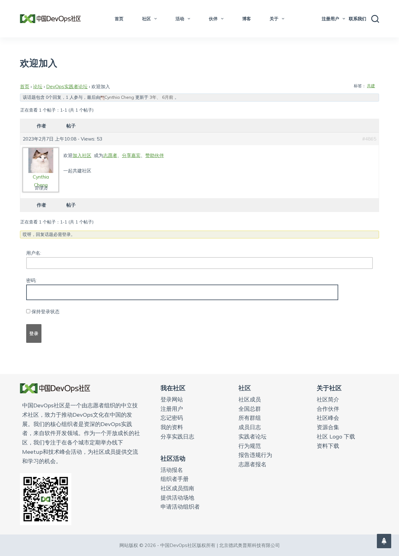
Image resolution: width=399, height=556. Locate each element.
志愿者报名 (252, 464)
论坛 (37, 86)
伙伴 (213, 19)
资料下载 (328, 445)
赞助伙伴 (154, 155)
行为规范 (249, 445)
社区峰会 (328, 417)
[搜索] (375, 19)
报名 (177, 469)
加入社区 (82, 155)
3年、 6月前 (161, 97)
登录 (33, 333)
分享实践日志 (177, 436)
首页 (119, 19)
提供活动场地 (177, 497)
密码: (31, 280)
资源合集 (328, 427)
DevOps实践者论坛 (67, 86)
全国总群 (249, 408)
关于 (274, 19)
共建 (371, 85)
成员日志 (249, 427)
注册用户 (330, 19)
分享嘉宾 (131, 155)
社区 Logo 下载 (336, 436)
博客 (246, 19)
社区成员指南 (177, 488)
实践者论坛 (252, 436)
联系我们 (357, 19)
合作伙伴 (328, 408)
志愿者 (110, 155)
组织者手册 (175, 478)
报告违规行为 (255, 454)
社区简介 (328, 399)
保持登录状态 (45, 311)
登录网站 (172, 399)
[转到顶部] (384, 541)
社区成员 (249, 399)
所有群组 (249, 417)
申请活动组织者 (180, 506)
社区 (146, 19)
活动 (179, 19)
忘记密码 (172, 417)
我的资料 (172, 427)
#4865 (369, 139)
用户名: (33, 253)
